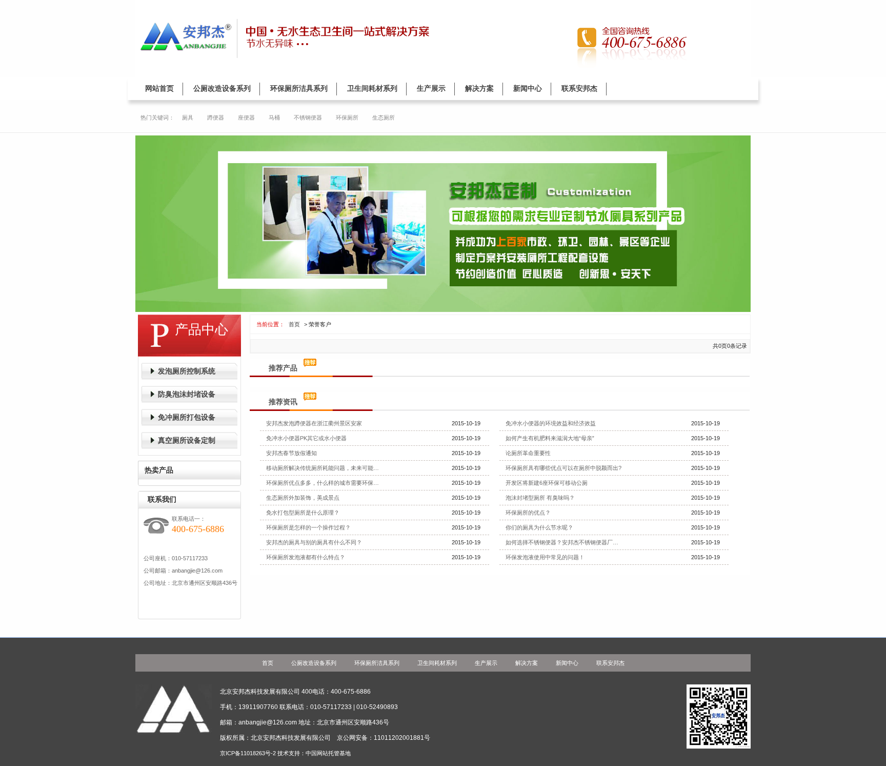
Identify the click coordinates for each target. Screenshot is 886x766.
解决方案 (479, 88)
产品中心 (201, 329)
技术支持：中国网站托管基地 (314, 753)
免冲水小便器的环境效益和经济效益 (551, 423)
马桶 (274, 117)
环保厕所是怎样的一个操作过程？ (308, 527)
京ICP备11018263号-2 (248, 753)
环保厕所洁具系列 (299, 88)
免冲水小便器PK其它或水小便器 (306, 438)
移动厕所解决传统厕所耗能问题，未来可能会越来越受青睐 (325, 468)
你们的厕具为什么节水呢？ (539, 527)
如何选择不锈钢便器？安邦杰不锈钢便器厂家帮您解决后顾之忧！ (564, 542)
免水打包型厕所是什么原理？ (302, 512)
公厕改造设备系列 (222, 88)
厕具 (187, 117)
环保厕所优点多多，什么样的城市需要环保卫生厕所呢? (325, 483)
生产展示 (431, 88)
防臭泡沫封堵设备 (186, 394)
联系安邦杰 (579, 88)
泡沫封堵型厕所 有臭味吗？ (540, 498)
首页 (293, 324)
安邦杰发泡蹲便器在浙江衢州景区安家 (314, 423)
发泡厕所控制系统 (186, 371)
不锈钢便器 (308, 117)
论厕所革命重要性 (528, 453)
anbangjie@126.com (197, 570)
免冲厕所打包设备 (186, 417)
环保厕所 (347, 117)
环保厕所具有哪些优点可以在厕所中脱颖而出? (563, 468)
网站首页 (159, 88)
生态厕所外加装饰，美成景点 (302, 498)
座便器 (246, 117)
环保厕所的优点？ (528, 512)
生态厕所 (383, 117)
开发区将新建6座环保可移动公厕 (547, 483)
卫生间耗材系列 (372, 88)
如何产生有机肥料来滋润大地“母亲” (550, 438)
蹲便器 (215, 117)
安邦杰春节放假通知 (291, 453)
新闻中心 (527, 88)
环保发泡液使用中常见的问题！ (545, 557)
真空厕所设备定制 (186, 440)
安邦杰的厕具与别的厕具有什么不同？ (314, 542)
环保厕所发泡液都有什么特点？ (305, 557)
